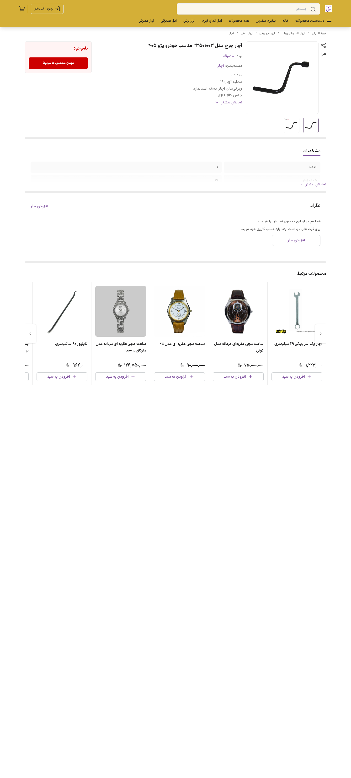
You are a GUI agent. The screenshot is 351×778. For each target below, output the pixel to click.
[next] (30, 333)
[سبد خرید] (22, 9)
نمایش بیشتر (315, 184)
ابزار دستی (247, 33)
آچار (231, 33)
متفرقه (228, 56)
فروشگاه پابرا (319, 33)
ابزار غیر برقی (267, 33)
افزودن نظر (39, 206)
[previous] (320, 333)
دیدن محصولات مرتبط (58, 63)
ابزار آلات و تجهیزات (293, 33)
